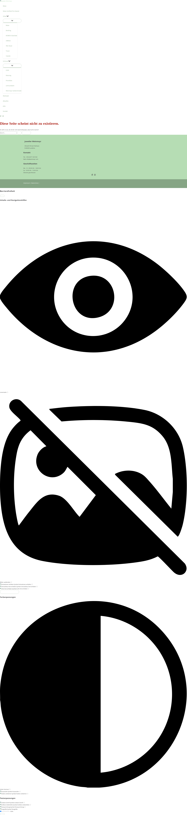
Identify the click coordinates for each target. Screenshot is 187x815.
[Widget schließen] (2, 196)
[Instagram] (3, 116)
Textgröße (14, 809)
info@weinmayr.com (32, 159)
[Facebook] (0, 116)
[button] (8, 16)
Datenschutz (34, 183)
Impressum (26, 183)
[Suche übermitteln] (19, 133)
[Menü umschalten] (12, 21)
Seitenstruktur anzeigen (9, 592)
